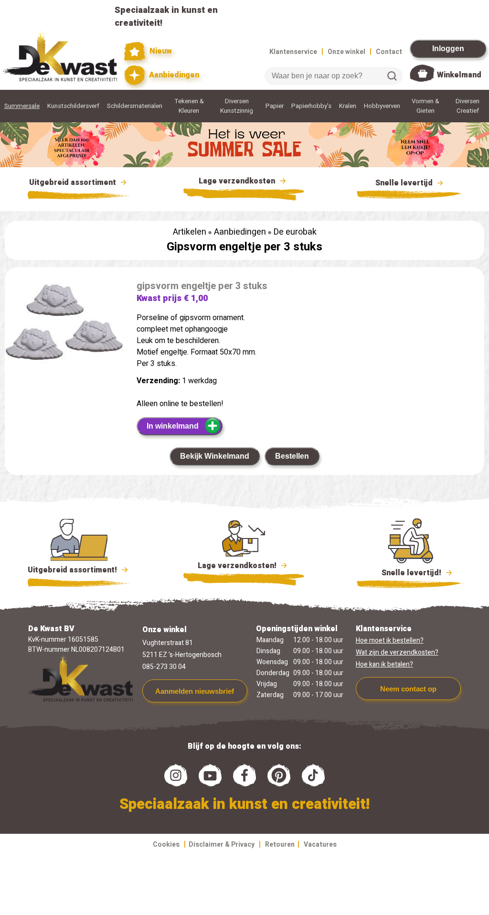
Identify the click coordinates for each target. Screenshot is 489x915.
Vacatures (320, 845)
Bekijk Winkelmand (214, 456)
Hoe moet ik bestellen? (390, 640)
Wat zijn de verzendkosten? (397, 652)
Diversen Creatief (467, 106)
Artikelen (189, 232)
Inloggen (448, 48)
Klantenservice (293, 52)
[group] (66, 325)
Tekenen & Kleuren (189, 106)
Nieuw (159, 51)
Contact (389, 52)
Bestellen (292, 456)
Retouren (280, 845)
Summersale (22, 106)
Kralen (347, 106)
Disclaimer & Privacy (222, 845)
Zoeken (392, 76)
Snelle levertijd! (404, 573)
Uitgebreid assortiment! (73, 570)
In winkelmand (173, 426)
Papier (275, 106)
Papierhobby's (311, 106)
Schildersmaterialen (134, 106)
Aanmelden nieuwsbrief (194, 691)
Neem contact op (408, 689)
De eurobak (295, 232)
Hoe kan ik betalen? (384, 664)
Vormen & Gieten (425, 106)
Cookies (166, 845)
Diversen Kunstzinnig (236, 106)
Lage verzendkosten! (238, 565)
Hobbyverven (382, 106)
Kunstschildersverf (73, 106)
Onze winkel (346, 52)
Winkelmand (459, 75)
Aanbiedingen (173, 75)
